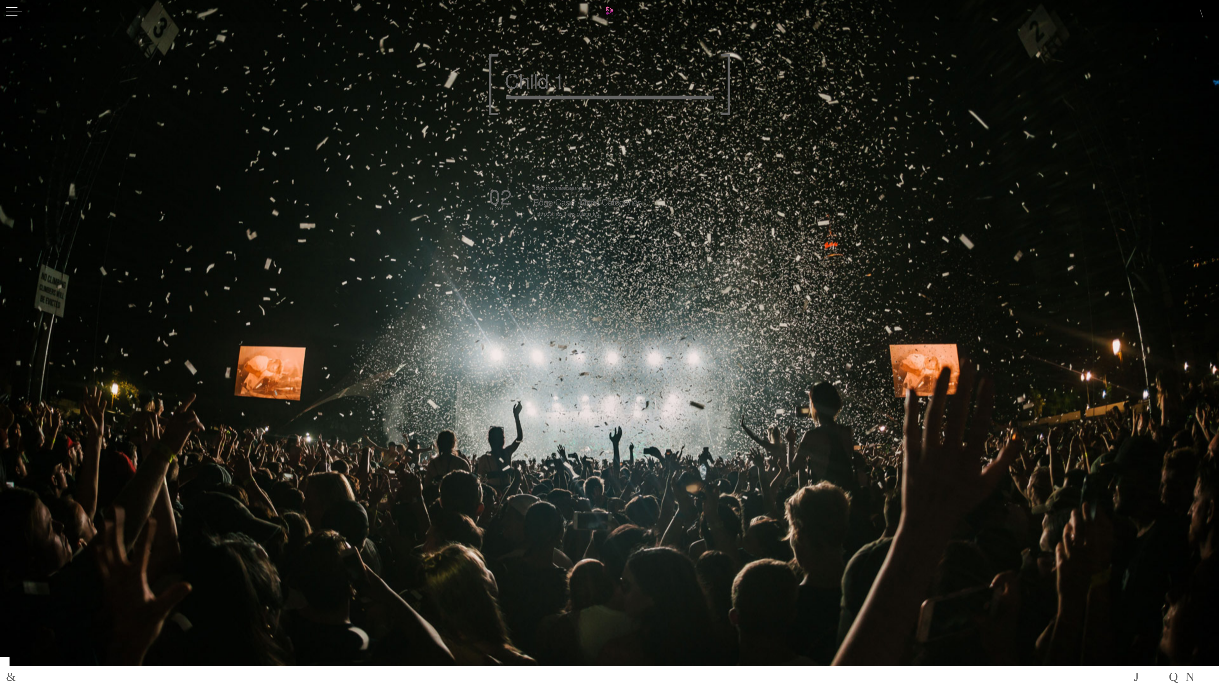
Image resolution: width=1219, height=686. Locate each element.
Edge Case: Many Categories (587, 202)
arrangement (580, 188)
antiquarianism (557, 188)
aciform (539, 188)
